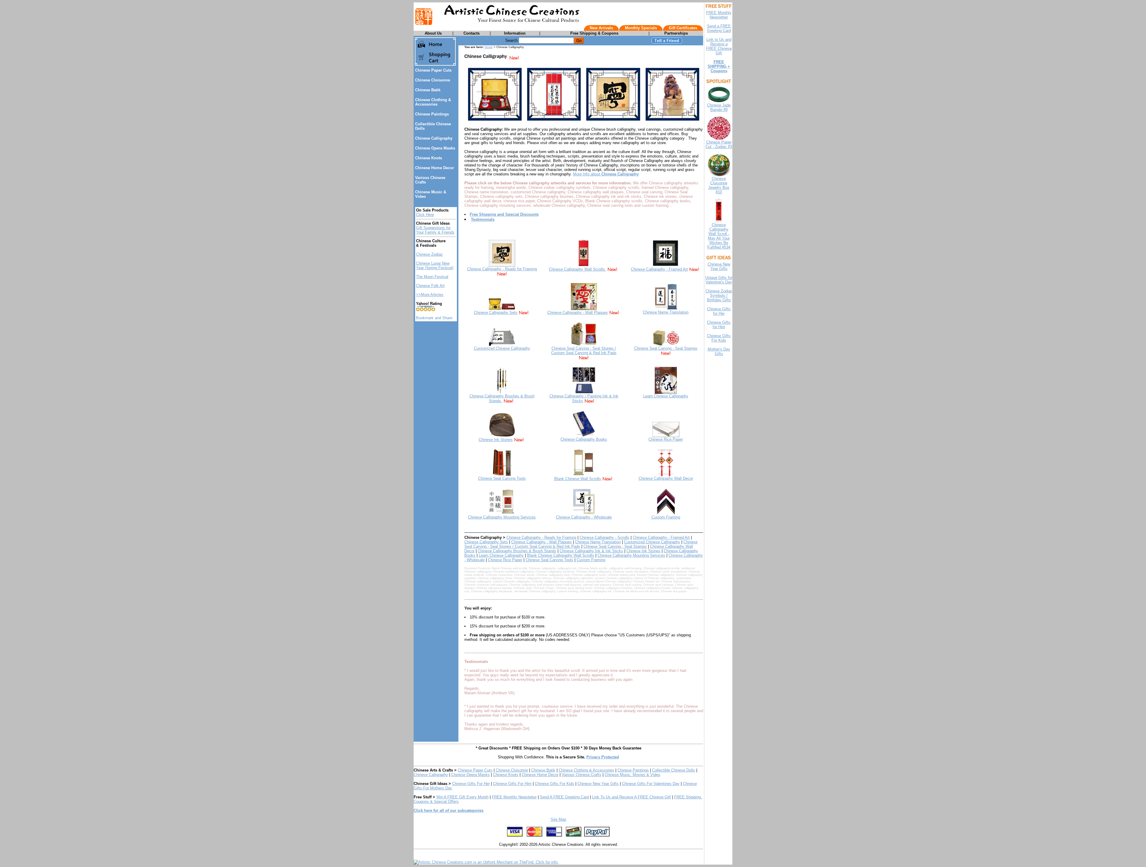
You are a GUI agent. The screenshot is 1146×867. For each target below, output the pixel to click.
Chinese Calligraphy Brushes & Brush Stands (502, 398)
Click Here (425, 214)
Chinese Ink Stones (496, 439)
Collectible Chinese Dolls (673, 770)
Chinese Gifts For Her (471, 783)
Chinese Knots (428, 158)
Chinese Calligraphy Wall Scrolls (577, 269)
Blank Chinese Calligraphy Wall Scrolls (560, 555)
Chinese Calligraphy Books (583, 439)
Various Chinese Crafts (581, 774)
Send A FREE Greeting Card (564, 797)
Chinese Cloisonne (432, 80)
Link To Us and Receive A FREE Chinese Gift (631, 797)
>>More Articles (429, 294)
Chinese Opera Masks (435, 148)
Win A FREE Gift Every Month (462, 797)
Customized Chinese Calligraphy (502, 348)
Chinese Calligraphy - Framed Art (659, 269)
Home (489, 47)
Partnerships (676, 33)
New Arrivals (601, 28)
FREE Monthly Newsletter (514, 797)
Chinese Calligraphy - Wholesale (584, 517)
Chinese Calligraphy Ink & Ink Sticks (591, 551)
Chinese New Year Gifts (598, 783)
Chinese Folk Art (430, 285)
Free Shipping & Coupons (594, 33)
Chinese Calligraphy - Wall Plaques (577, 312)
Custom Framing (665, 517)
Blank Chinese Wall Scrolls (577, 478)
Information (515, 33)
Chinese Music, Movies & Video (632, 774)
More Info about (606, 174)
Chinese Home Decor (434, 168)
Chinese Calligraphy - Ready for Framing (502, 269)
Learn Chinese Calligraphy (665, 396)
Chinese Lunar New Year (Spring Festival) (434, 265)
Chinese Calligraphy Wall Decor (666, 478)
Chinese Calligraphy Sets (495, 312)
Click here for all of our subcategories (448, 810)
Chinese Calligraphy (433, 138)
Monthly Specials (641, 28)
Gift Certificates (683, 28)
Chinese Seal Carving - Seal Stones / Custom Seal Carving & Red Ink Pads (584, 350)
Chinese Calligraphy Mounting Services (502, 517)
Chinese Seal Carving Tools (502, 478)
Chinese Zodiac (429, 254)
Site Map (558, 819)
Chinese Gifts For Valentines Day (651, 783)
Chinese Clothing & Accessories (433, 102)
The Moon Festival (432, 276)
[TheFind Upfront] (486, 862)
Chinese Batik (427, 90)
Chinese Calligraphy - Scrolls (604, 537)
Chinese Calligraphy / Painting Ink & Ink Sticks (583, 398)
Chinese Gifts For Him (512, 783)
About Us (433, 33)
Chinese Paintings (432, 114)
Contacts (471, 33)
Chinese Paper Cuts (433, 70)
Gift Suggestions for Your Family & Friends (435, 230)
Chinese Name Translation (665, 312)
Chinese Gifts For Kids (554, 783)
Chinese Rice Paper (666, 439)
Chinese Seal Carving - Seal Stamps (665, 348)
